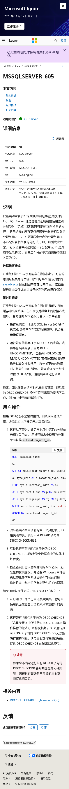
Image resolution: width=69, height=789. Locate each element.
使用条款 (45, 778)
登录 (63, 40)
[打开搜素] (55, 40)
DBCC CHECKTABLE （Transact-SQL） (35, 700)
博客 (38, 773)
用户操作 (11, 105)
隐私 (5, 778)
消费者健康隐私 (24, 778)
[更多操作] (63, 66)
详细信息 (11, 95)
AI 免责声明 (10, 773)
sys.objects (10, 284)
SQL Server (31, 65)
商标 (5, 783)
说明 (8, 100)
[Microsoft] (34, 40)
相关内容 (11, 110)
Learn (7, 65)
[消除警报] (63, 6)
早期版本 (26, 773)
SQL (17, 65)
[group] (38, 489)
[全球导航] (3, 40)
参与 (50, 773)
